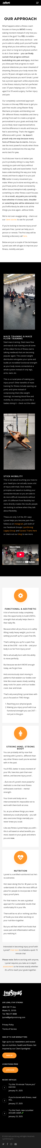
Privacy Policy (8, 1024)
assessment (8, 966)
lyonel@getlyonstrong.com (13, 1017)
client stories (11, 219)
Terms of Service (9, 1029)
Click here (14, 950)
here (25, 236)
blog (20, 534)
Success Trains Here (28, 530)
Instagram (18, 524)
